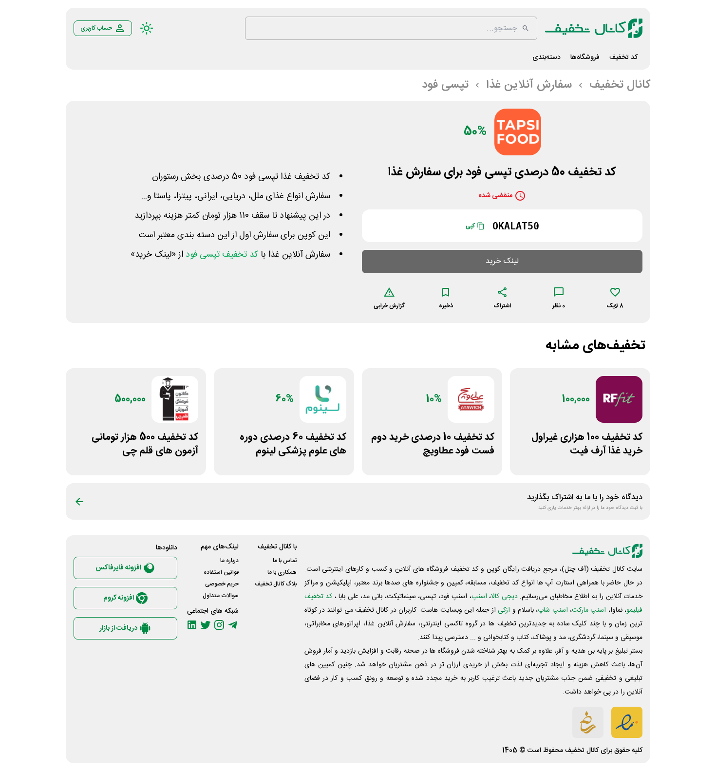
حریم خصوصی (222, 584)
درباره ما (229, 560)
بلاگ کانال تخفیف (276, 584)
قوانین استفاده (221, 572)
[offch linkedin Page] (192, 625)
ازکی (504, 610)
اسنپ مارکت (589, 610)
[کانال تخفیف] (593, 28)
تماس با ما (285, 560)
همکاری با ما (282, 572)
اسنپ (479, 596)
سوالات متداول (221, 596)
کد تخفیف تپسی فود (222, 254)
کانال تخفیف (582, 750)
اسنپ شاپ (552, 610)
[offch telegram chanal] (233, 625)
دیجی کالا (504, 596)
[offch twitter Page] (205, 625)
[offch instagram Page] (219, 625)
